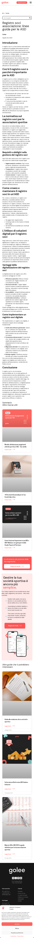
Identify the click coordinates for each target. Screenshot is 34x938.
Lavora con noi (21, 893)
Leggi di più (8, 726)
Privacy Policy (20, 936)
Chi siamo (20, 891)
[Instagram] (16, 878)
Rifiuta (17, 928)
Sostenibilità (21, 899)
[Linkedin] (18, 878)
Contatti (20, 901)
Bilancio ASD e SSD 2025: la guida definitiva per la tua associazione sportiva (15, 847)
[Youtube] (21, 878)
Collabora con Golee (23, 897)
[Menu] (30, 2)
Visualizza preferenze (17, 933)
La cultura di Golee (22, 895)
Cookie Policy (14, 936)
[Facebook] (13, 878)
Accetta (17, 924)
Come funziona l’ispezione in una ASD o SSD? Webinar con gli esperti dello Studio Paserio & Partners (17, 543)
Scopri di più (8, 449)
